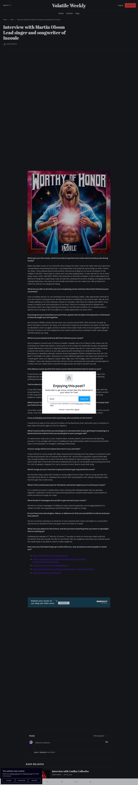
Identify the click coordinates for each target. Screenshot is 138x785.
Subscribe (84, 399)
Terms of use (79, 404)
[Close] (94, 373)
